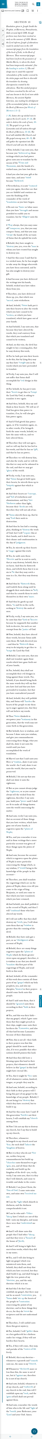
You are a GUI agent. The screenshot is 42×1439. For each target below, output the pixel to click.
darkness (11, 503)
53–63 (27, 132)
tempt (34, 392)
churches (11, 1162)
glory (9, 470)
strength (24, 210)
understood (26, 1223)
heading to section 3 (17, 68)
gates (9, 1396)
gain (9, 1165)
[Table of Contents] (2, 10)
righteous (15, 791)
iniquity (10, 485)
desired (19, 989)
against (19, 1375)
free (30, 1075)
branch (29, 1237)
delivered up (24, 153)
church (34, 1118)
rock (26, 1393)
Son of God (12, 1190)
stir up (21, 1298)
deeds (22, 506)
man (34, 246)
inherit (28, 1144)
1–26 (8, 115)
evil (22, 380)
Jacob (21, 1241)
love (31, 500)
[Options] (37, 10)
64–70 (29, 138)
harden (28, 701)
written (10, 315)
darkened (19, 180)
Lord (9, 1414)
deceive (34, 619)
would (23, 868)
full (12, 497)
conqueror (15, 228)
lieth (25, 619)
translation (12, 202)
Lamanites (24, 1028)
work (20, 922)
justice (26, 629)
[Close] (3, 30)
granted (20, 1003)
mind (28, 177)
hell (35, 590)
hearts (15, 392)
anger (12, 551)
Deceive (10, 559)
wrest (26, 1311)
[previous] (10, 1436)
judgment (20, 542)
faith (26, 1007)
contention (27, 1295)
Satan (24, 305)
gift (35, 449)
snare (31, 596)
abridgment (22, 940)
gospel (21, 982)
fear (9, 1144)
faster (21, 207)
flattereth (25, 583)
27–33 (29, 119)
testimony (26, 719)
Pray (11, 225)
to (14, 605)
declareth (24, 1369)
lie (13, 572)
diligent (26, 216)
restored (33, 185)
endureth (28, 1387)
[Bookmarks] (27, 10)
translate (11, 964)
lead (13, 518)
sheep (9, 1216)
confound (15, 910)
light (20, 1201)
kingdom (11, 1147)
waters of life (30, 1349)
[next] (31, 1436)
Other (30, 1213)
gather (30, 1331)
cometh (34, 1360)
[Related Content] (32, 10)
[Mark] (3, 35)
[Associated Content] (40, 22)
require (27, 533)
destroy (10, 246)
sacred (10, 300)
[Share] (3, 44)
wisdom (17, 762)
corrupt (32, 493)
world (13, 1411)
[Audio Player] (34, 1431)
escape (10, 234)
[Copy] (3, 40)
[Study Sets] (22, 10)
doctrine (11, 1280)
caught (22, 362)
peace (23, 801)
